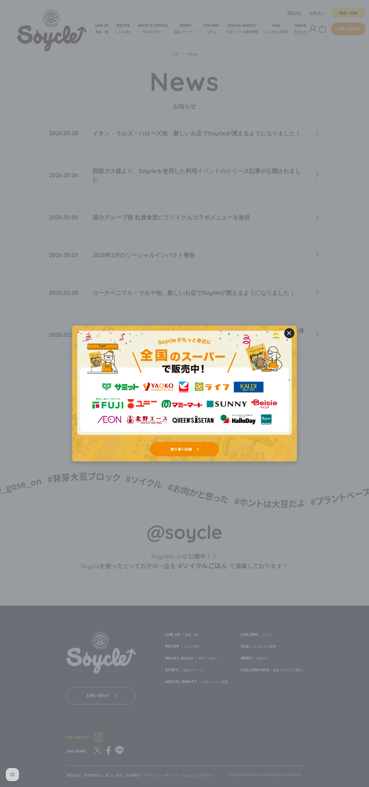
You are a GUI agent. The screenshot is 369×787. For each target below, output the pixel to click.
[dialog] (184, 393)
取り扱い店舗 (181, 449)
